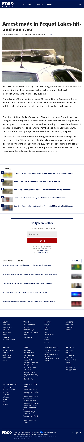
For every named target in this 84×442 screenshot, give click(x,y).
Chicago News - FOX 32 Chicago (52, 355)
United (46, 339)
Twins (46, 330)
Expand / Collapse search (80, 4)
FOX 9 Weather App (29, 325)
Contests (68, 353)
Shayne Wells (69, 325)
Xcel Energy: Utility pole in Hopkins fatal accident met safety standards (42, 190)
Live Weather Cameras (31, 332)
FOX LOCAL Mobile (8, 390)
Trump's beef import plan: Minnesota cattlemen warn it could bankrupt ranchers (28, 301)
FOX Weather (27, 337)
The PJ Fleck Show (29, 365)
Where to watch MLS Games (30, 421)
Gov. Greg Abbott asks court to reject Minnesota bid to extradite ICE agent (43, 206)
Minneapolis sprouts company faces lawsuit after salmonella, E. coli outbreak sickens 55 (30, 274)
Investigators (6, 332)
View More (76, 261)
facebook (73, 432)
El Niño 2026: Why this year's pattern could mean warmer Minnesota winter (43, 173)
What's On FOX (70, 360)
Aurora (46, 342)
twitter (76, 432)
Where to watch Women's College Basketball (29, 411)
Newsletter (6, 392)
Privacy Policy (44, 250)
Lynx (46, 337)
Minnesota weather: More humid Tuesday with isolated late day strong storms (27, 265)
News (21, 34)
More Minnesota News (12, 261)
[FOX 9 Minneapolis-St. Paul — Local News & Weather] (9, 4)
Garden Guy (69, 327)
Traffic (25, 335)
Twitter (4, 399)
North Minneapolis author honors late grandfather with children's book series (27, 283)
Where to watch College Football (31, 393)
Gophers (47, 327)
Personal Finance (8, 350)
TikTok (4, 402)
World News (6, 330)
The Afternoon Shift (30, 372)
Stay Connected (9, 384)
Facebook (5, 394)
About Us (69, 347)
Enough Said (27, 360)
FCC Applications (71, 370)
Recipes (68, 330)
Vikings (46, 325)
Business (5, 353)
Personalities (69, 355)
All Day (25, 357)
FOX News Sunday (8, 339)
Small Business (7, 357)
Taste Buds (27, 370)
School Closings (28, 330)
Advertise (68, 365)
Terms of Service (43, 252)
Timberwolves (49, 335)
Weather (27, 322)
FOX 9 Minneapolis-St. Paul (10, 34)
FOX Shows (27, 350)
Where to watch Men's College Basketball (30, 406)
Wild (45, 332)
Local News (6, 325)
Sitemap (68, 362)
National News (7, 327)
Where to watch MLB (30, 396)
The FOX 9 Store (28, 379)
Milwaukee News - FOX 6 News (52, 351)
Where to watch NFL (30, 390)
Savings (4, 360)
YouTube (5, 404)
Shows (26, 347)
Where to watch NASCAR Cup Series (29, 400)
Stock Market (6, 355)
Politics (4, 335)
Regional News (51, 347)
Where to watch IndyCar (31, 403)
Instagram (5, 397)
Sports (47, 322)
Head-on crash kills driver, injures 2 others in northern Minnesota (40, 198)
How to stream (7, 387)
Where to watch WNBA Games (31, 417)
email (80, 432)
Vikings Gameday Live (30, 362)
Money (5, 347)
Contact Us (69, 350)
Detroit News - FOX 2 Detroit (51, 359)
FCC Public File (70, 367)
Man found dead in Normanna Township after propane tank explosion (25, 292)
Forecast (26, 327)
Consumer (5, 337)
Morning (69, 322)
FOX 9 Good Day (29, 355)
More (49, 4)
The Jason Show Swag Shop (30, 375)
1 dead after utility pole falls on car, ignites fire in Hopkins (37, 181)
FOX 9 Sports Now (29, 367)
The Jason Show (28, 353)
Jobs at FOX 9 (69, 357)
